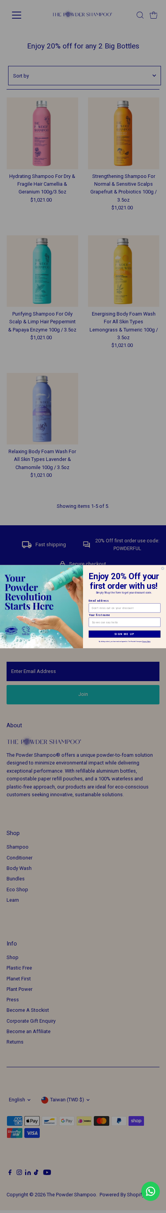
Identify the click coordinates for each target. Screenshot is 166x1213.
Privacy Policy (146, 641)
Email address (99, 600)
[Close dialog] (163, 568)
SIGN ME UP (124, 633)
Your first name (99, 614)
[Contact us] (150, 1191)
